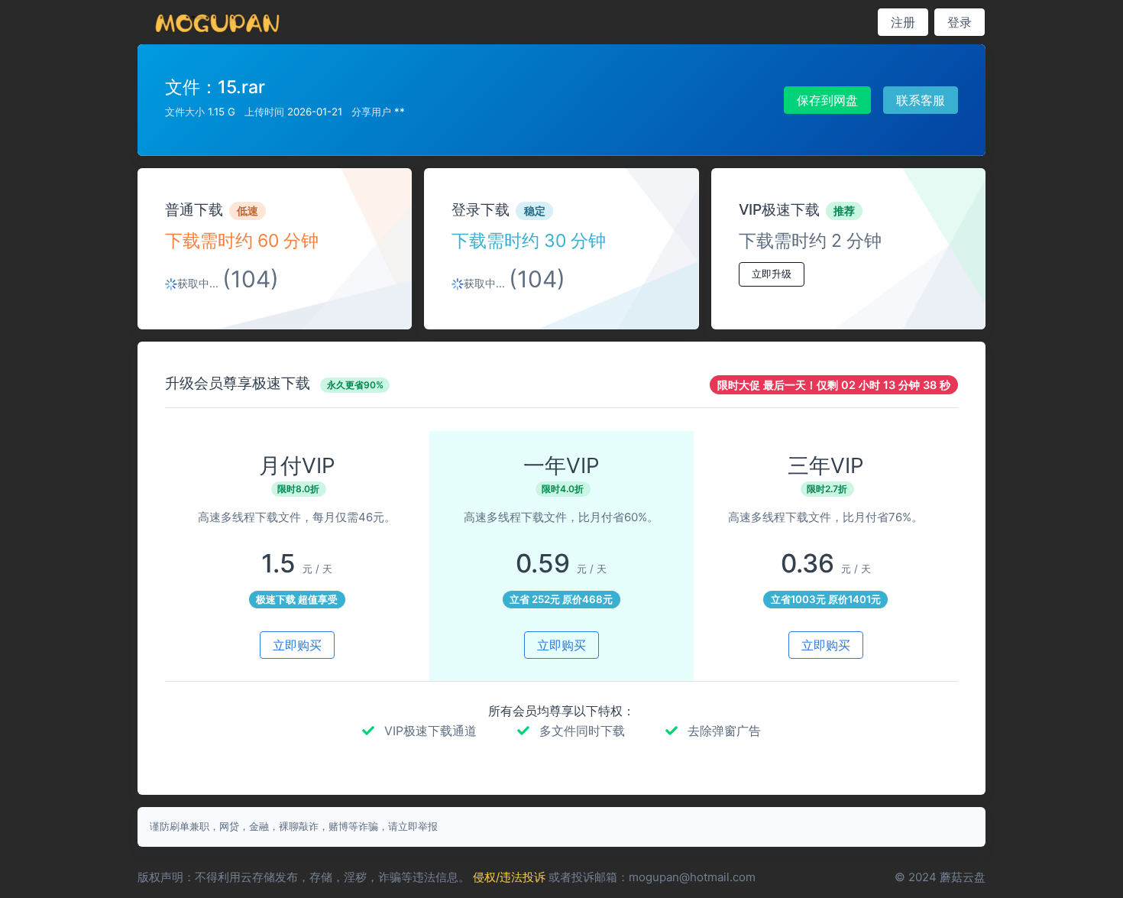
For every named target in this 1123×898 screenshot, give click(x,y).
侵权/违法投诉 (509, 877)
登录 (959, 22)
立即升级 (771, 273)
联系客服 (920, 100)
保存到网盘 (827, 100)
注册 (903, 22)
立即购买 (297, 645)
